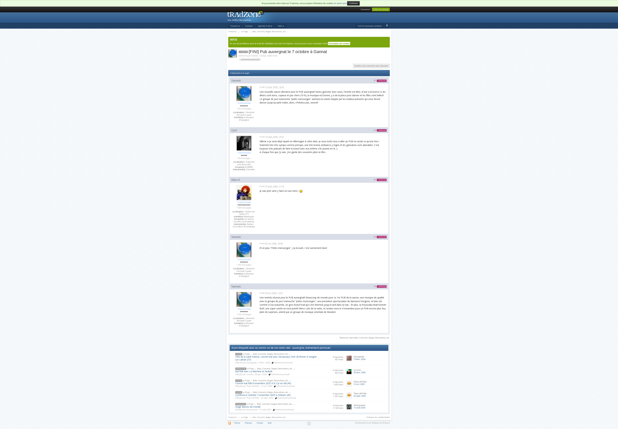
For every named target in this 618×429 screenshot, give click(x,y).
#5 (380, 286)
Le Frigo (246, 354)
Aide (270, 423)
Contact (249, 25)
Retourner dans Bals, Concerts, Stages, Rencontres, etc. (365, 337)
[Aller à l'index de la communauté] (254, 16)
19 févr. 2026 (359, 359)
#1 (380, 80)
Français (248, 423)
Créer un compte (380, 9)
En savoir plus (340, 3)
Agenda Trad (264, 25)
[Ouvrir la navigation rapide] (387, 26)
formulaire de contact (339, 43)
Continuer (353, 3)
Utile (280, 25)
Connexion (365, 9)
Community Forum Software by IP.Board (372, 423)
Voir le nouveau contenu (370, 25)
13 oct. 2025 (359, 384)
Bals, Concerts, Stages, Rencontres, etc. (271, 354)
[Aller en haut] (309, 423)
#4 (380, 236)
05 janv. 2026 (359, 372)
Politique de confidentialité (378, 417)
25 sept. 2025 (360, 396)
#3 (380, 179)
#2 (380, 130)
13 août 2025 (359, 407)
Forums (234, 25)
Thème (237, 423)
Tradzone (232, 417)
